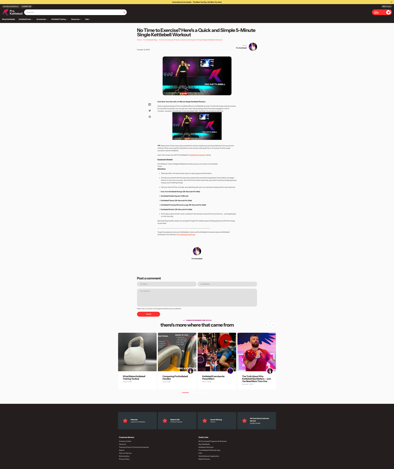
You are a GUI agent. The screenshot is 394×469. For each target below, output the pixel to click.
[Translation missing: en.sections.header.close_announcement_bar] (391, 2)
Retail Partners (204, 459)
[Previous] (266, 325)
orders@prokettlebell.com (10, 6)
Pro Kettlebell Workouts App (209, 450)
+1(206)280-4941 (26, 6)
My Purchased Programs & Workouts (213, 441)
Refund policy (124, 456)
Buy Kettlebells (204, 444)
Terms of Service (125, 453)
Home (139, 40)
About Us (122, 444)
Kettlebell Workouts (206, 447)
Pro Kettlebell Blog (150, 40)
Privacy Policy (124, 459)
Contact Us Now (255, 423)
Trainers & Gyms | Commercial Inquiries (134, 447)
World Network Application (209, 456)
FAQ (200, 453)
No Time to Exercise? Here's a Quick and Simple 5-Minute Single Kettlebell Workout (190, 40)
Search (121, 450)
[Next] (273, 325)
